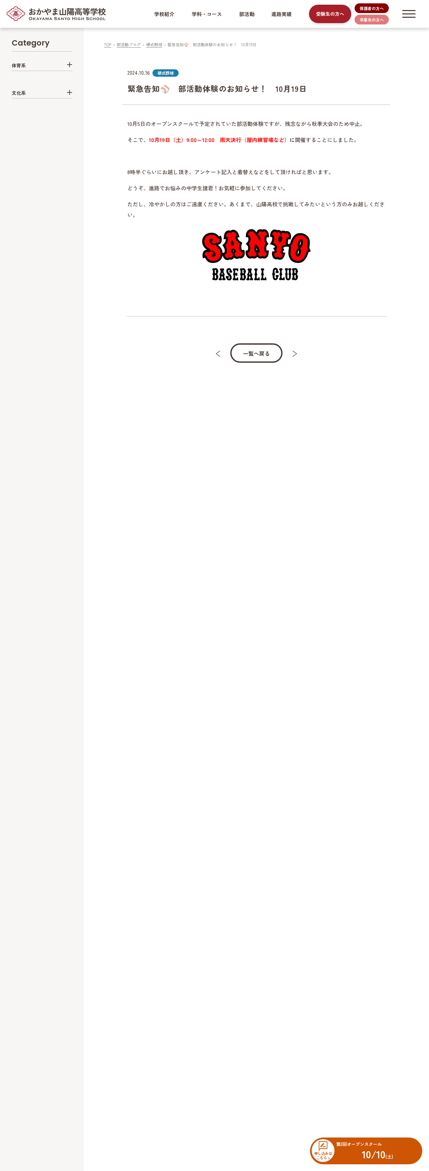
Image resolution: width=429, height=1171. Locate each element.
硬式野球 (154, 44)
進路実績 (281, 13)
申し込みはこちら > (323, 1155)
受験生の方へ (330, 13)
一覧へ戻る (256, 353)
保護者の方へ (372, 8)
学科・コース (207, 13)
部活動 (246, 13)
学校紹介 (164, 13)
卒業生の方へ (372, 19)
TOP (107, 44)
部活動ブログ (129, 44)
